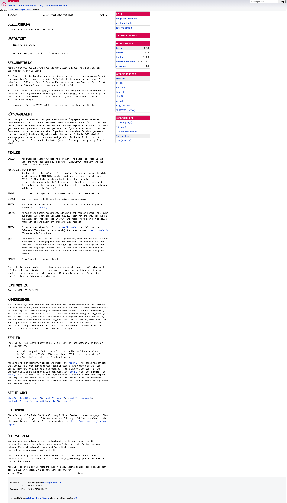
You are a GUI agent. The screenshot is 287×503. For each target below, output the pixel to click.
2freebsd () (126, 131)
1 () (121, 127)
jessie (12, 10)
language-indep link (126, 18)
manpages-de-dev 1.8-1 (53, 483)
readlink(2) (14, 401)
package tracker (124, 23)
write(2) (54, 401)
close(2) (12, 398)
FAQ (41, 5)
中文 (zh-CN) (123, 105)
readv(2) (73, 362)
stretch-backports (125, 61)
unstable (121, 66)
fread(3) (66, 401)
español (120, 87)
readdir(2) (86, 398)
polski (119, 101)
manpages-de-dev (23, 10)
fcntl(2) (25, 398)
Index (12, 5)
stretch (120, 52)
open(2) (74, 371)
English (120, 83)
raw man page (124, 27)
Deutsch (120, 78)
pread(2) (72, 398)
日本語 (119, 96)
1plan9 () (124, 122)
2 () (122, 136)
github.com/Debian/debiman (38, 498)
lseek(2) (49, 398)
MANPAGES (13, 1)
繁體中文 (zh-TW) (125, 110)
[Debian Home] (4, 6)
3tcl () (123, 140)
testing (120, 57)
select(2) (41, 401)
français (120, 92)
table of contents (127, 35)
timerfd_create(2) (69, 227)
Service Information (56, 5)
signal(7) (44, 207)
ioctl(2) (37, 398)
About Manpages (27, 5)
